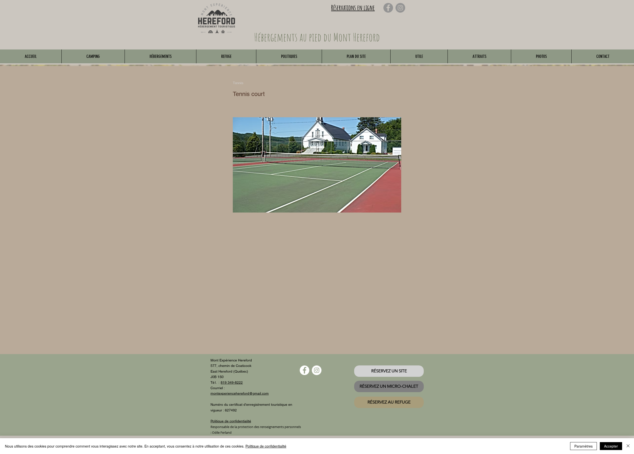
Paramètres (583, 446)
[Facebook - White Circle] (304, 370)
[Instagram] (400, 8)
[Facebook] (388, 8)
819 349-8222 (232, 382)
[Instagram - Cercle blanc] (316, 370)
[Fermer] (628, 446)
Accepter (611, 446)
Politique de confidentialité (265, 446)
